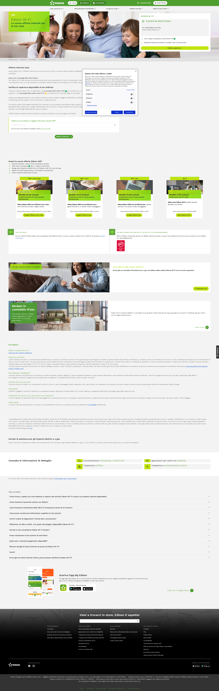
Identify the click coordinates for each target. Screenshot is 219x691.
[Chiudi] (136, 71)
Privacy (82, 688)
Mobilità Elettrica (160, 8)
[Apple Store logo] (196, 666)
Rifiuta (117, 112)
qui (31, 428)
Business (86, 3)
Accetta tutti (129, 112)
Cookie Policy (90, 688)
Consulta (42, 59)
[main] (109, 345)
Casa (74, 3)
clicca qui (137, 681)
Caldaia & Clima (112, 8)
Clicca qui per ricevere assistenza (20, 353)
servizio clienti (45, 128)
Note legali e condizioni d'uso (117, 688)
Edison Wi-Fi (13, 59)
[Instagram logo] (33, 666)
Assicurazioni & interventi (84, 8)
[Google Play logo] (205, 666)
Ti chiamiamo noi (201, 288)
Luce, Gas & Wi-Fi (56, 8)
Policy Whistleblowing (133, 688)
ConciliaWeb (92, 405)
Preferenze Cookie (101, 688)
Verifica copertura (62, 137)
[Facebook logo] (29, 666)
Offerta (23, 59)
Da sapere (32, 59)
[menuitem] (13, 60)
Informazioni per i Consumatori (65, 478)
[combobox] (64, 125)
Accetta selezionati (91, 112)
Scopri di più (199, 327)
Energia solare (135, 8)
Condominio (100, 3)
